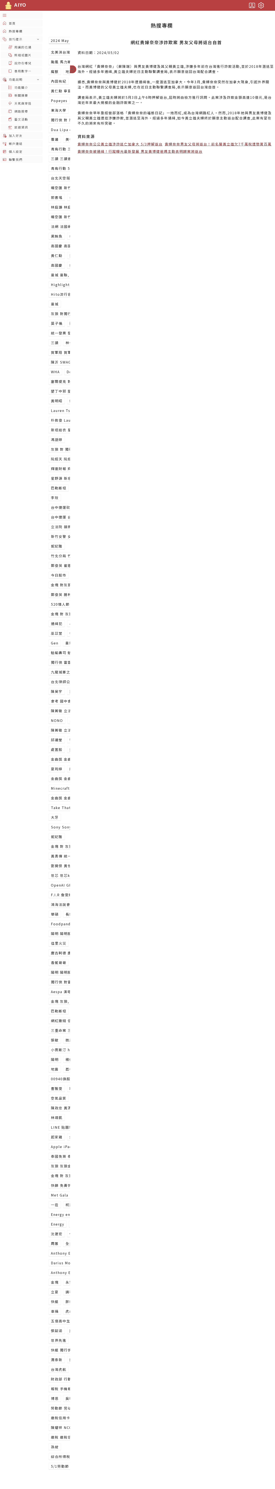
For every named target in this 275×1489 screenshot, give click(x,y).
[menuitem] (21, 15)
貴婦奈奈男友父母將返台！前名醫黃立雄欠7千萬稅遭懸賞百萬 (218, 144)
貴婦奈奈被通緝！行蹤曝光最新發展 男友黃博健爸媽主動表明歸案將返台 (140, 151)
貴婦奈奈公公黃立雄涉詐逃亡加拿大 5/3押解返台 (120, 144)
